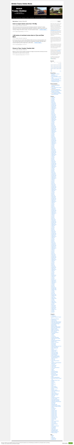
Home (14, 17)
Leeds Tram (53, 359)
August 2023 (53, 132)
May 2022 (52, 146)
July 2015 (52, 226)
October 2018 (53, 188)
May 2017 (52, 205)
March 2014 (53, 242)
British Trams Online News (22, 3)
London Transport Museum (55, 367)
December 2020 (53, 163)
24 (51, 68)
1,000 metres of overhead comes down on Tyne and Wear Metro (28, 35)
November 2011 (53, 267)
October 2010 (53, 276)
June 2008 (53, 291)
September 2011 (53, 269)
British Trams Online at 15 (55, 330)
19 (54, 67)
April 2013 (52, 252)
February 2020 (53, 173)
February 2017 (53, 208)
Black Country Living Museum (55, 327)
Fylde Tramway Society (54, 347)
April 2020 (52, 171)
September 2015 (53, 224)
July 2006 (52, 299)
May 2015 (52, 228)
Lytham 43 (52, 370)
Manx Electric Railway (54, 372)
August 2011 (53, 270)
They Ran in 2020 (54, 411)
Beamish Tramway (54, 325)
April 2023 (52, 136)
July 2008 (52, 290)
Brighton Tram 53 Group (55, 329)
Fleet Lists (23, 17)
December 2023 (53, 128)
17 (51, 67)
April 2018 (52, 194)
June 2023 (53, 134)
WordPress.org (53, 439)
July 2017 (52, 203)
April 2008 (52, 292)
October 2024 (53, 118)
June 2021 (53, 157)
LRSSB (52, 369)
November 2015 (53, 222)
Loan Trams (53, 364)
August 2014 (53, 237)
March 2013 (53, 253)
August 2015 (53, 225)
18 (52, 67)
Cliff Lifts (52, 334)
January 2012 (53, 266)
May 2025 (52, 111)
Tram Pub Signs (53, 419)
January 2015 (53, 232)
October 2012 (53, 258)
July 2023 (52, 133)
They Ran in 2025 (54, 416)
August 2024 (53, 120)
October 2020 (53, 165)
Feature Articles (53, 345)
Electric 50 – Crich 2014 (54, 342)
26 (54, 68)
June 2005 (53, 303)
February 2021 (53, 161)
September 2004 (53, 309)
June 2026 (53, 99)
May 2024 (52, 123)
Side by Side (53, 395)
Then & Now (53, 409)
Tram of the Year (37, 17)
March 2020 (53, 172)
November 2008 (53, 288)
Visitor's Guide (53, 428)
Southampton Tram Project (55, 400)
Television (52, 407)
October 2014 (53, 235)
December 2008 (53, 287)
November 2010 (53, 275)
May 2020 (52, 170)
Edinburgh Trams (54, 341)
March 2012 (53, 265)
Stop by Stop (53, 403)
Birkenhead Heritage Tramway (55, 326)
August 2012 (53, 260)
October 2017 (53, 200)
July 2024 (52, 121)
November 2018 (53, 187)
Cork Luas (52, 335)
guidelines (58, 50)
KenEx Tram (53, 358)
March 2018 (53, 195)
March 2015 (53, 230)
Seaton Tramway (53, 392)
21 (57, 67)
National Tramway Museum (20, 31)
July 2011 (52, 271)
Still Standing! (53, 402)
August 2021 (53, 155)
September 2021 (53, 154)
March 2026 (53, 102)
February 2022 (53, 149)
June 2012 (53, 262)
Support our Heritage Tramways (56, 406)
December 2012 (53, 256)
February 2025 (53, 114)
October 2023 (53, 130)
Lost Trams (53, 368)
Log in (52, 436)
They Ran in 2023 (54, 414)
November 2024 (53, 117)
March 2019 (53, 183)
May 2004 (52, 312)
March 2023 (53, 137)
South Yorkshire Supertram (55, 399)
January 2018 (53, 197)
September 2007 (53, 295)
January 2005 (53, 306)
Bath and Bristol (53, 324)
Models (52, 376)
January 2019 (53, 185)
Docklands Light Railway (55, 337)
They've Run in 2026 (54, 417)
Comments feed (53, 438)
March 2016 (53, 218)
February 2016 (53, 219)
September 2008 (53, 289)
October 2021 (53, 153)
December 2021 (53, 151)
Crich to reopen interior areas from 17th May (25, 24)
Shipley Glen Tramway (54, 394)
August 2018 (53, 190)
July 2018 (52, 191)
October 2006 (53, 297)
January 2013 (53, 255)
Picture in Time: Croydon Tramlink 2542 (23, 48)
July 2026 (52, 98)
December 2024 (53, 116)
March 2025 (53, 113)
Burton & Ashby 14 (54, 331)
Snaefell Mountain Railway (55, 397)
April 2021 (52, 159)
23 (60, 67)
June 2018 (53, 192)
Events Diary (32, 17)
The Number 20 (53, 408)
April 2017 (52, 206)
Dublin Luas (53, 339)
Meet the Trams (53, 373)
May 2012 (52, 263)
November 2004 (53, 307)
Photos (28, 17)
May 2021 (52, 158)
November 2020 (53, 164)
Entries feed (53, 437)
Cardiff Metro (53, 333)
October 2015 (53, 223)
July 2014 (52, 238)
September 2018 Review (55, 393)
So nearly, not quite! (54, 398)
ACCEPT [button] (70, 443)
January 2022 (53, 150)
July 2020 (52, 168)
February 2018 (53, 196)
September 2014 (53, 236)
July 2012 (52, 261)
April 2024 (52, 124)
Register (52, 435)
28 (57, 68)
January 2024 (53, 127)
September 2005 (53, 302)
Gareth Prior (25, 25)
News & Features (18, 17)
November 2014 (53, 234)
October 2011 (53, 268)
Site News (52, 396)
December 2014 (53, 233)
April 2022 (52, 147)
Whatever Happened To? (55, 431)
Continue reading (43, 29)
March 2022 (53, 148)
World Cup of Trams (54, 432)
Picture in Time (22, 54)
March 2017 (53, 207)
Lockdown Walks (53, 365)
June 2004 (53, 311)
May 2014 (52, 240)
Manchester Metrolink (54, 371)
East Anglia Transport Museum (55, 340)
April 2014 (52, 241)
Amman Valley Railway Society (56, 322)
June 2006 (53, 300)
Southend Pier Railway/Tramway (56, 401)
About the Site (43, 17)
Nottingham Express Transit (55, 380)
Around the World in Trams (55, 323)
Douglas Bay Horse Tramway (55, 338)
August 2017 (53, 202)
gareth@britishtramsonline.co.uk (55, 30)
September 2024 (53, 119)
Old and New (53, 382)
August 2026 (53, 97)
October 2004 (53, 308)
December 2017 (53, 198)
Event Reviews (53, 344)
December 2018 (53, 186)
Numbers (52, 381)
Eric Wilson (53, 91)
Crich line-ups (53, 336)
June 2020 (53, 169)
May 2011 (52, 273)
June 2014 (53, 239)
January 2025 (53, 115)
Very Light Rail (53, 427)
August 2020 (53, 167)
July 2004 (52, 310)
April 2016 (52, 217)
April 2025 (52, 112)
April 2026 (52, 101)
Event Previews (53, 343)
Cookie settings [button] (65, 443)
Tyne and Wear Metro (19, 44)
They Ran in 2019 (54, 410)
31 (51, 69)
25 (52, 68)
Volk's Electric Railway (54, 429)
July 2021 (52, 156)
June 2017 (53, 204)
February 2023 (53, 138)
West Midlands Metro (54, 430)
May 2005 (52, 304)
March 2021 (53, 160)
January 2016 (53, 220)
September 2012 (53, 259)
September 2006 (53, 298)
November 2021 (53, 152)
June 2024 (53, 122)
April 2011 (52, 274)
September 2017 (53, 201)
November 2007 (53, 294)
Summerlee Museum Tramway (55, 405)
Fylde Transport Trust (54, 348)
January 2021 (53, 162)
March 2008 (53, 293)
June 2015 (53, 227)
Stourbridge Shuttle (54, 404)
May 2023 (52, 135)
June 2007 (53, 296)
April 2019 (52, 182)
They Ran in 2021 (54, 412)
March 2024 (53, 125)
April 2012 (52, 264)
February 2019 (53, 184)
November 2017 (53, 199)
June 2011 (52, 272)
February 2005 (53, 305)
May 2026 (52, 100)
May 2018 (52, 193)
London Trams (18, 54)
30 (60, 68)
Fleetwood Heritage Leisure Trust (56, 346)
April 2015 (52, 229)
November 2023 (53, 129)
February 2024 (53, 126)
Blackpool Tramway (54, 328)
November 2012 (53, 257)
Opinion (52, 383)
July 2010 (52, 277)
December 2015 (53, 221)
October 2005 (53, 301)
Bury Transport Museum (54, 332)
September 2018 (53, 189)
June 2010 (53, 278)
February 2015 (53, 231)
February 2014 (53, 243)
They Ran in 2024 (54, 415)
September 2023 (53, 131)
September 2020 (53, 166)
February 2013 (53, 254)
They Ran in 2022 (54, 413)
